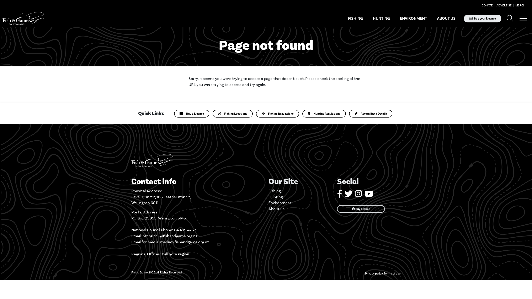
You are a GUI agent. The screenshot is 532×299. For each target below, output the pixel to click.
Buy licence (362, 209)
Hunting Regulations (327, 113)
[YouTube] (369, 195)
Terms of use (392, 273)
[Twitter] (348, 195)
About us (446, 18)
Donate (487, 5)
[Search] (510, 18)
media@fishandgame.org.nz (184, 242)
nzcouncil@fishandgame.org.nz (170, 236)
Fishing (355, 18)
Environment (413, 18)
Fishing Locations (235, 113)
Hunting (381, 18)
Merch (520, 5)
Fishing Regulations (281, 113)
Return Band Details (374, 113)
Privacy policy (374, 273)
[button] (523, 18)
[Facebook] (339, 195)
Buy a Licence (195, 113)
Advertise (504, 5)
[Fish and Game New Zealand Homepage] (23, 18)
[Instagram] (358, 195)
